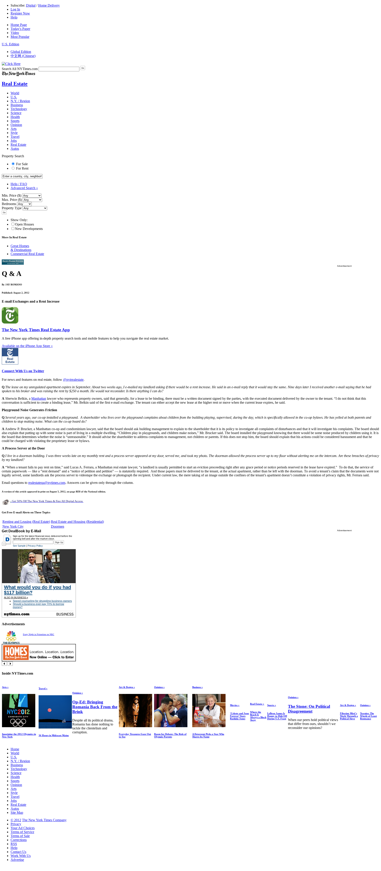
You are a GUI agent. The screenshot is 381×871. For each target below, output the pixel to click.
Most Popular (20, 37)
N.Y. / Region (20, 101)
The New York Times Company (44, 820)
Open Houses (24, 224)
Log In (15, 9)
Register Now (20, 13)
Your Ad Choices (23, 828)
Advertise (17, 860)
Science (16, 113)
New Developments (29, 229)
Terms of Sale (20, 836)
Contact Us (18, 852)
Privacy (16, 824)
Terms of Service (22, 832)
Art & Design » (127, 687)
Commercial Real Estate (27, 254)
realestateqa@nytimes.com (46, 483)
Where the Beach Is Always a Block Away (258, 716)
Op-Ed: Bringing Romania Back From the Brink (94, 707)
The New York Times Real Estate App (36, 329)
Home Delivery (49, 5)
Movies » (234, 705)
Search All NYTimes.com (20, 69)
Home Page (19, 25)
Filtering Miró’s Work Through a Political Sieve (349, 716)
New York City (13, 526)
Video (15, 33)
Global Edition (21, 52)
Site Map (17, 812)
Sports (15, 121)
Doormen (57, 526)
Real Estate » (257, 704)
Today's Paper (20, 29)
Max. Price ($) (12, 200)
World (15, 93)
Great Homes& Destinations (21, 248)
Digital (30, 5)
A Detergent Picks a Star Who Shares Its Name (208, 735)
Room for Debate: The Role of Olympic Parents (170, 735)
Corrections (19, 840)
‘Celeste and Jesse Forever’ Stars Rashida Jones (239, 716)
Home (15, 749)
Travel (15, 137)
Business (17, 105)
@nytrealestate (73, 379)
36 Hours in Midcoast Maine (54, 735)
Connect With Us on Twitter (23, 371)
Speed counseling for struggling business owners (42, 601)
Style (14, 133)
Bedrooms (9, 204)
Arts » (5, 687)
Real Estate (15, 84)
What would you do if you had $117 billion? (37, 589)
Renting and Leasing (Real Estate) (26, 521)
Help (14, 17)
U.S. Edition (10, 44)
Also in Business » (16, 597)
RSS (14, 844)
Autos (15, 148)
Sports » (271, 705)
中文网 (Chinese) (23, 56)
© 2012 (16, 820)
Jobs (14, 140)
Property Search (13, 156)
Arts (14, 129)
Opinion (16, 125)
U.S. (14, 97)
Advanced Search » (24, 188)
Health (15, 117)
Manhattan (38, 398)
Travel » (43, 688)
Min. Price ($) (11, 195)
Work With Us (21, 856)
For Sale (22, 164)
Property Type (12, 208)
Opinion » (77, 693)
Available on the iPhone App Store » (27, 346)
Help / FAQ (19, 184)
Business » (197, 687)
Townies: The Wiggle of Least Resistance (368, 716)
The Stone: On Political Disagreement (309, 709)
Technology (19, 109)
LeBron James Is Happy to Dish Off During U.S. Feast (277, 716)
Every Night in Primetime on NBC (38, 634)
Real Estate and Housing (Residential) (77, 521)
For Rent (22, 168)
